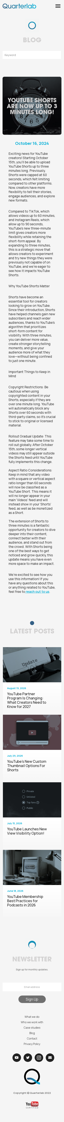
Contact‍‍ (32, 1038)
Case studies (32, 1027)
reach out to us (37, 591)
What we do (32, 1017)
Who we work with (32, 1022)
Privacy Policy (32, 1044)
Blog (32, 1033)
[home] (19, 6)
